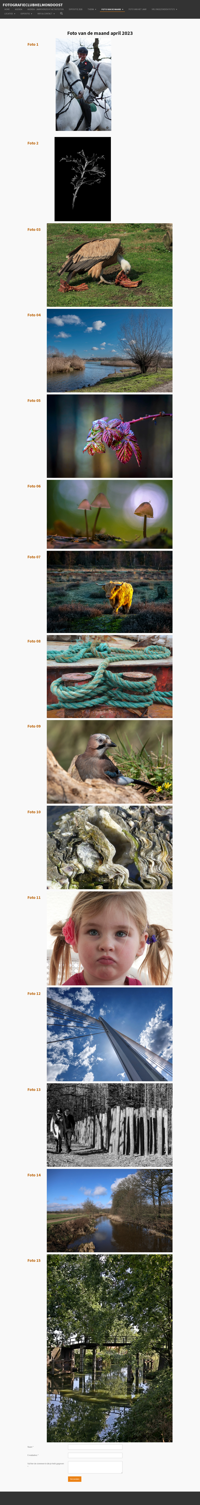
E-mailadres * (33, 1455)
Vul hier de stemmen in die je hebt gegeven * (45, 1465)
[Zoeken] (61, 13)
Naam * (30, 1447)
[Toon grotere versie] (83, 84)
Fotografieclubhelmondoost (33, 4)
